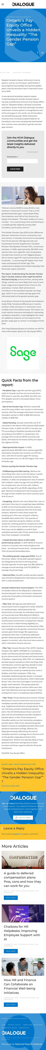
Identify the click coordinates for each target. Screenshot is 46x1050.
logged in (17, 834)
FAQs (4, 1025)
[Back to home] (23, 4)
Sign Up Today (25, 817)
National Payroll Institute (28, 1044)
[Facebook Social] (37, 53)
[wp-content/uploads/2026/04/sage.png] (23, 353)
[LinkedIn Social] (42, 53)
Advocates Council (18, 1018)
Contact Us (24, 1028)
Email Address (13, 157)
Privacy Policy (14, 1025)
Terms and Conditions (33, 1025)
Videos (4, 1018)
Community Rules (9, 1028)
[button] (3, 4)
